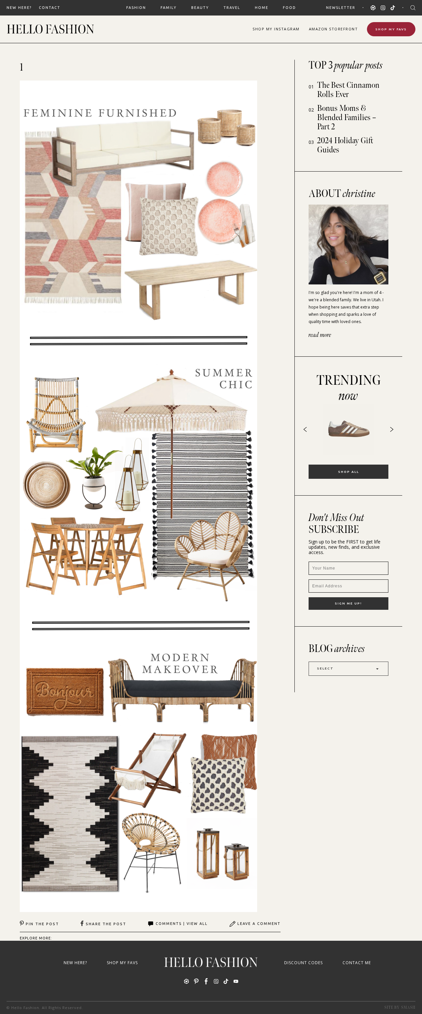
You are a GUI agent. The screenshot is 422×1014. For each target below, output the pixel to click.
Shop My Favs (391, 29)
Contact (49, 8)
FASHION (136, 8)
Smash (408, 1007)
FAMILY (169, 8)
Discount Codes (303, 962)
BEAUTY (200, 8)
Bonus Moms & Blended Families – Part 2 (346, 117)
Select (325, 668)
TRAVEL (232, 8)
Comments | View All (182, 924)
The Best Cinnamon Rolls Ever (348, 90)
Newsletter (340, 8)
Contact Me (357, 962)
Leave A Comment (259, 924)
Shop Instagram (276, 28)
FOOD (289, 8)
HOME (261, 8)
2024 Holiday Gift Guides (345, 145)
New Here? (19, 8)
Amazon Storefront (333, 28)
